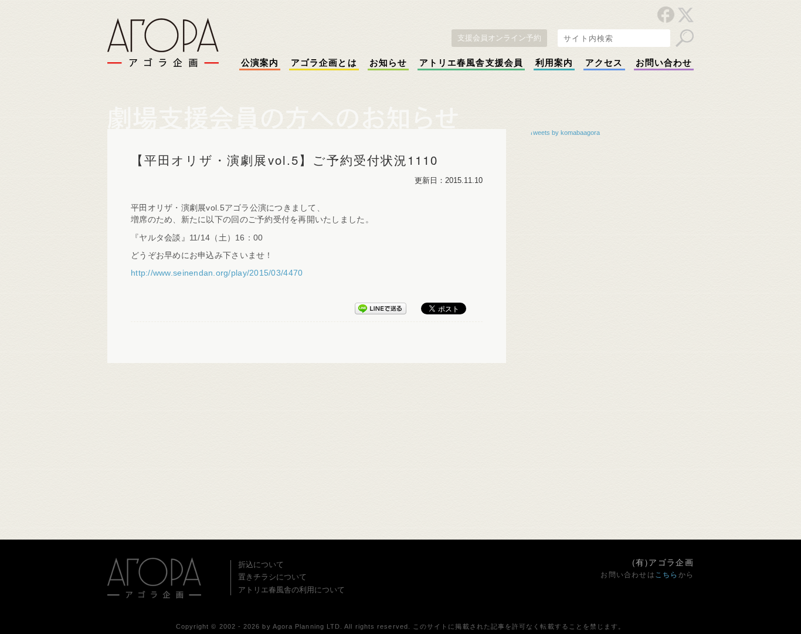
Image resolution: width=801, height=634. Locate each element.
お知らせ (388, 62)
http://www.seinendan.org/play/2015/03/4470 (217, 273)
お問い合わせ (664, 62)
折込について (261, 564)
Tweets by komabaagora (565, 132)
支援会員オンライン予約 (499, 37)
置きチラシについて (272, 576)
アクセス (604, 62)
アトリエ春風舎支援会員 (471, 62)
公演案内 (260, 62)
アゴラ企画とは (324, 62)
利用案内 (554, 62)
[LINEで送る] (380, 306)
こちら (666, 575)
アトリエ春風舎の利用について (291, 589)
